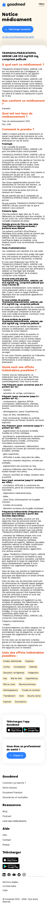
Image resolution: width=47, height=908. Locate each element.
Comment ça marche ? (14, 782)
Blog (5, 811)
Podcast (7, 816)
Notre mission (10, 787)
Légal (5, 890)
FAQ (5, 835)
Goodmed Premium (12, 792)
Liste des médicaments (14, 821)
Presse (6, 844)
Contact (7, 840)
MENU (41, 4)
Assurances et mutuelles (15, 797)
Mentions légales (10, 882)
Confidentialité (9, 886)
